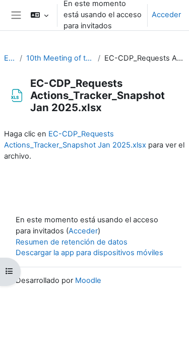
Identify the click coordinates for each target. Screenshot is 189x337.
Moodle (88, 280)
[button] (39, 15)
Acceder (166, 14)
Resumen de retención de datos (72, 242)
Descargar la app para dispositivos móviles (89, 252)
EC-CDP (10, 58)
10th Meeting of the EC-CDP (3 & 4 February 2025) (60, 58)
